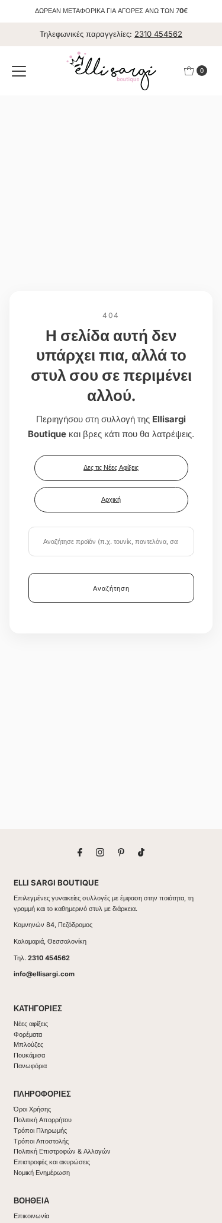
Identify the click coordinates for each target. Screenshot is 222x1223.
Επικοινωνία (31, 1216)
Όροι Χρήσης (32, 1109)
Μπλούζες (28, 1044)
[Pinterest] (121, 852)
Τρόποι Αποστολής (41, 1141)
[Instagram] (100, 852)
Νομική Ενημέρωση (42, 1172)
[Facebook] (80, 852)
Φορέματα (28, 1034)
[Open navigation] (19, 70)
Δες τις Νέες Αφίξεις (111, 467)
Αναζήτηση (111, 588)
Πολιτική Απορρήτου (43, 1120)
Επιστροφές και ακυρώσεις (52, 1162)
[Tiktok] (141, 852)
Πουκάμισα (29, 1055)
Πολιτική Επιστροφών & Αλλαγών (62, 1151)
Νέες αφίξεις (31, 1024)
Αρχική (111, 499)
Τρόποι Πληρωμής (40, 1130)
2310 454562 (158, 34)
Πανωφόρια (30, 1066)
